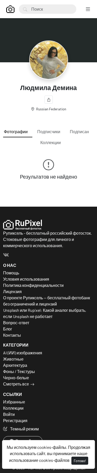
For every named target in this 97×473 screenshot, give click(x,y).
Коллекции (50, 142)
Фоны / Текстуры (19, 371)
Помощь (11, 272)
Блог (7, 328)
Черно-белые (16, 377)
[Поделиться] (48, 100)
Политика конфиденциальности (33, 285)
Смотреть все (16, 383)
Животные (13, 358)
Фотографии (16, 131)
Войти (9, 414)
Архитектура (15, 365)
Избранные (14, 401)
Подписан (79, 131)
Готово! (80, 460)
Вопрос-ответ (16, 322)
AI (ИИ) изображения (22, 352)
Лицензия (12, 291)
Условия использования (26, 278)
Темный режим (24, 428)
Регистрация (15, 420)
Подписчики (48, 131)
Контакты (12, 335)
